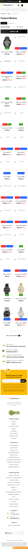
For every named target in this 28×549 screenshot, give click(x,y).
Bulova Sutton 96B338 (21, 52)
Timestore (4, 13)
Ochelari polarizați (14, 457)
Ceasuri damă (13, 448)
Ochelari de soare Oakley (13, 462)
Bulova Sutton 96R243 (7, 128)
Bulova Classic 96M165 (21, 323)
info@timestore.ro (14, 518)
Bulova (3, 23)
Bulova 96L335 (21, 152)
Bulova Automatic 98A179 (7, 52)
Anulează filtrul (11, 23)
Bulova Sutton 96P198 (21, 102)
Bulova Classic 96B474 (7, 201)
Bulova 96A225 (7, 298)
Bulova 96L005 (7, 274)
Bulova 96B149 (7, 323)
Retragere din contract (14, 485)
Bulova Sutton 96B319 (21, 76)
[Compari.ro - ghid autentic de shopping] (14, 415)
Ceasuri (8, 13)
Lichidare (13, 438)
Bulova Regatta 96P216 (21, 201)
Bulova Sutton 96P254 (21, 225)
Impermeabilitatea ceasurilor (13, 492)
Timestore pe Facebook (13, 525)
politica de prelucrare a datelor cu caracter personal (14, 390)
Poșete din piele (13, 464)
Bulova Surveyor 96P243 (21, 274)
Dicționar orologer (13, 499)
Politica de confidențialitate (13, 478)
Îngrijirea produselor (13, 494)
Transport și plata (13, 480)
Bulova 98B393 (21, 128)
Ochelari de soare (13, 426)
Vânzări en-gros (14, 506)
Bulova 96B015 (7, 176)
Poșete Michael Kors (13, 467)
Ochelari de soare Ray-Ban (14, 460)
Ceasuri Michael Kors (13, 452)
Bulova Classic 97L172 (21, 298)
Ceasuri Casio (13, 450)
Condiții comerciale (14, 475)
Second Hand (13, 433)
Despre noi (14, 487)
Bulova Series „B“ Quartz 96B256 (7, 102)
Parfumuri (13, 431)
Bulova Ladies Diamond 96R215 (7, 77)
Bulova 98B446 (21, 250)
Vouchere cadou (13, 436)
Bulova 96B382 (21, 176)
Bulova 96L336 (7, 152)
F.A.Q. (13, 497)
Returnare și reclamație (14, 482)
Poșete (14, 429)
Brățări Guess (13, 455)
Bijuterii (14, 424)
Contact (14, 489)
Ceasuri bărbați (14, 445)
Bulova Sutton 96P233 (7, 225)
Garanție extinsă (13, 504)
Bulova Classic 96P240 (7, 250)
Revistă (14, 501)
